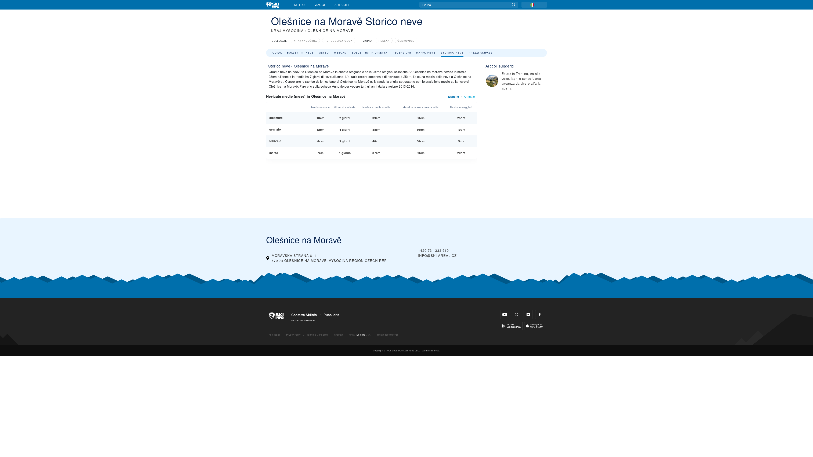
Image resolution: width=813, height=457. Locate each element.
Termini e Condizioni (317, 334)
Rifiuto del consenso (387, 334)
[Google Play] (511, 325)
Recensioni (402, 52)
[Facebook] (539, 314)
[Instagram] (528, 314)
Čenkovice (405, 40)
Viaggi (319, 5)
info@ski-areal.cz (437, 255)
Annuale (469, 96)
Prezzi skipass (481, 52)
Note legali (274, 334)
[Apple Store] (534, 325)
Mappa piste (426, 52)
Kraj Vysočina (305, 40)
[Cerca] (513, 5)
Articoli (342, 5)
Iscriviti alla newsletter (303, 320)
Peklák (384, 40)
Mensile (453, 97)
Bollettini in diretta (369, 52)
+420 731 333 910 (433, 250)
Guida (277, 52)
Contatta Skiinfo (304, 314)
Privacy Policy (293, 334)
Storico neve (452, 52)
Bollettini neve (300, 52)
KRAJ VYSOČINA (287, 30)
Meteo (299, 5)
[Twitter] (516, 314)
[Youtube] (504, 314)
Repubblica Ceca (339, 40)
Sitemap (338, 334)
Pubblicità (331, 314)
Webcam (340, 52)
